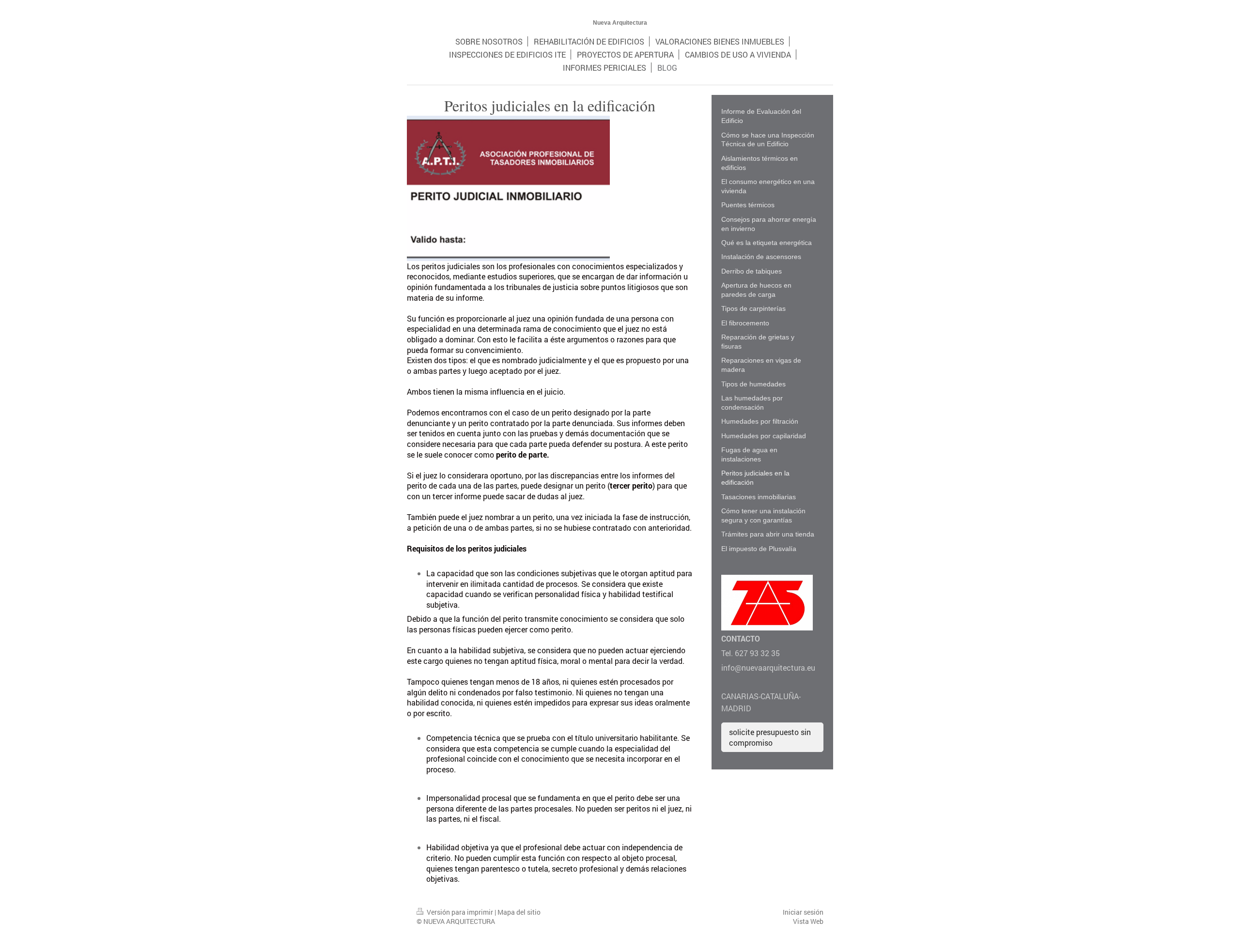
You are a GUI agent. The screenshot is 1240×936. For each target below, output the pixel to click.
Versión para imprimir (460, 912)
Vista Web (808, 921)
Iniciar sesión (803, 912)
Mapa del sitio (519, 912)
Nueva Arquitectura (620, 22)
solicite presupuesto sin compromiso (770, 737)
